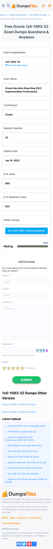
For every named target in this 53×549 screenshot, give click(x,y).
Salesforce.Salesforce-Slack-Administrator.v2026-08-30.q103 (19, 438)
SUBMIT (26, 380)
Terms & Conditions (11, 523)
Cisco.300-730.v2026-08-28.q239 (23, 473)
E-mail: (6, 289)
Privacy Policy (35, 518)
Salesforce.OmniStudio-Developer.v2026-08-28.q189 (26, 480)
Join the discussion (17, 65)
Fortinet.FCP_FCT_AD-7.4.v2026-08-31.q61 (26, 426)
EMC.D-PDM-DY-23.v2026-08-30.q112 (25, 445)
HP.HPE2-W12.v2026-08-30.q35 (22, 432)
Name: (6, 275)
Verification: (8, 344)
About (12, 518)
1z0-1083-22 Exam (38, 15)
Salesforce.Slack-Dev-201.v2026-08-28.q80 (27, 462)
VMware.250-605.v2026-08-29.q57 (23, 457)
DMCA (5, 518)
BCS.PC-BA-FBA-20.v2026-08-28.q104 (25, 468)
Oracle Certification (18, 15)
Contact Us (22, 518)
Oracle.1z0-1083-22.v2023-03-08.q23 (19, 412)
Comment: (7, 302)
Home (2, 15)
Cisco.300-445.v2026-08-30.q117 (22, 451)
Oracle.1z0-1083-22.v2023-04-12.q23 (18, 404)
